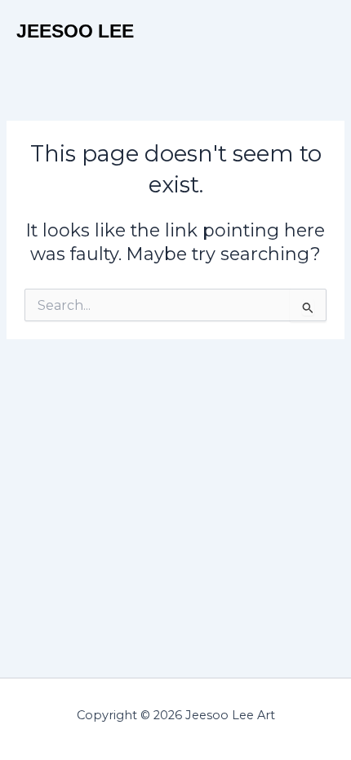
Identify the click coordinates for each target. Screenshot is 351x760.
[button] (322, 31)
